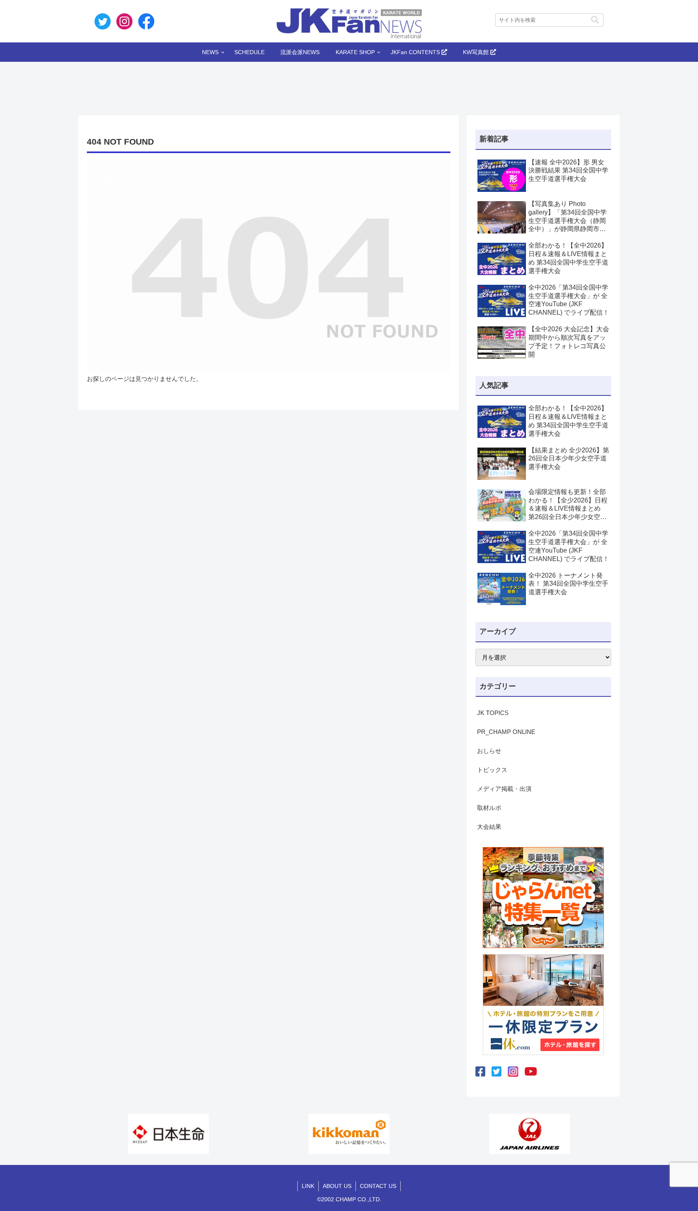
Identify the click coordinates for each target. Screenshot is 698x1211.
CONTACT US (378, 1186)
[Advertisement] (349, 86)
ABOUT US (337, 1186)
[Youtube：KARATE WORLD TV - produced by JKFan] (530, 1072)
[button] (595, 20)
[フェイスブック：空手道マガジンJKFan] (480, 1072)
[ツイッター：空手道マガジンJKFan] (497, 1072)
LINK (308, 1186)
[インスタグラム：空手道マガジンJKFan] (513, 1071)
